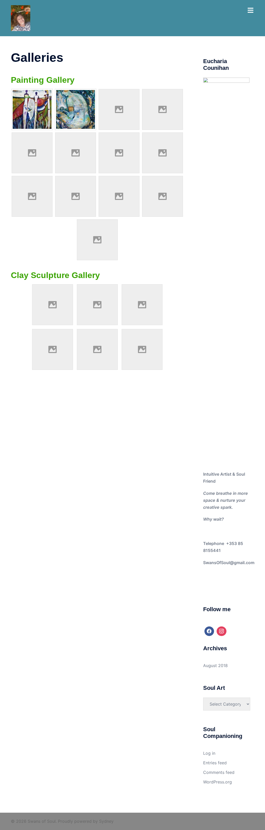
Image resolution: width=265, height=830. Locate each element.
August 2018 (215, 665)
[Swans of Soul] (20, 17)
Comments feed (218, 772)
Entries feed (215, 762)
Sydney (106, 821)
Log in (209, 753)
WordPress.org (217, 781)
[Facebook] (209, 631)
